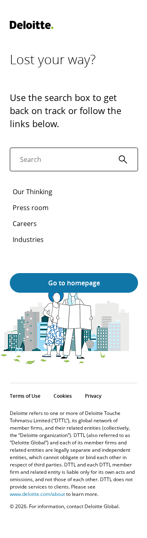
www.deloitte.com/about (37, 494)
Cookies (62, 395)
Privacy (93, 395)
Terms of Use (25, 395)
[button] (123, 159)
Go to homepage (74, 282)
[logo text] (31, 25)
